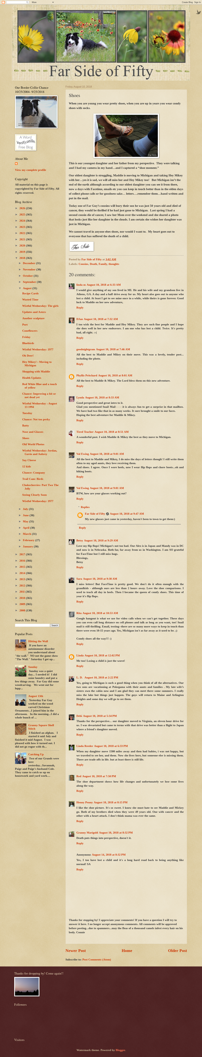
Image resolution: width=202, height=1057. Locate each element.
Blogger (120, 1050)
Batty (25, 425)
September (30, 281)
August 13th (35, 696)
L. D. (79, 677)
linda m (81, 284)
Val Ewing (82, 453)
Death (93, 264)
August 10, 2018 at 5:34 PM (100, 715)
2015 (22, 566)
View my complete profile (30, 169)
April (26, 527)
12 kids (26, 466)
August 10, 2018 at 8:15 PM (111, 802)
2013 (22, 579)
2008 (22, 610)
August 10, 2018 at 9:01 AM (107, 453)
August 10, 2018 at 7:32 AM (101, 319)
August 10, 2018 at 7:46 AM (113, 349)
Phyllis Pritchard (86, 375)
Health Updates (31, 377)
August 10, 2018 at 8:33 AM (102, 397)
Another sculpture (33, 318)
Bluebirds (28, 343)
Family (103, 264)
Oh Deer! (28, 355)
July (26, 509)
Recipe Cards (30, 293)
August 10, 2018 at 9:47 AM (127, 513)
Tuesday (27, 413)
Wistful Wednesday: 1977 (37, 349)
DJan (79, 319)
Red (78, 776)
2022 (22, 233)
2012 (22, 585)
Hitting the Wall (38, 641)
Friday (26, 337)
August (27, 288)
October (28, 275)
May (26, 521)
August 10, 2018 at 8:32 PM (116, 832)
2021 (22, 239)
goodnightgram (85, 349)
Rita (79, 613)
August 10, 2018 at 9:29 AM (101, 540)
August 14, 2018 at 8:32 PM (109, 854)
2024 (22, 220)
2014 (22, 573)
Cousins (83, 264)
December (29, 263)
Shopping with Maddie (36, 371)
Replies (85, 507)
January (28, 546)
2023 (22, 227)
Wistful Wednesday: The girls (40, 305)
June (26, 515)
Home (127, 950)
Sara (79, 578)
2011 (22, 591)
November (29, 269)
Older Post (177, 950)
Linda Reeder (84, 746)
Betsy (79, 540)
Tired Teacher (85, 431)
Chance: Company (33, 472)
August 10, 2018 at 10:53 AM (100, 613)
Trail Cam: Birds (32, 478)
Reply (79, 307)
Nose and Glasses (32, 431)
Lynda (80, 397)
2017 (22, 554)
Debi (79, 715)
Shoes (25, 438)
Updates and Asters (34, 312)
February (29, 540)
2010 (22, 598)
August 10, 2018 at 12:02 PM (102, 655)
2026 (22, 208)
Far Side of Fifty (95, 513)
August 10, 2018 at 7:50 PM (99, 776)
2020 (22, 245)
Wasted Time (30, 299)
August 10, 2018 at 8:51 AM (112, 431)
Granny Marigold (87, 832)
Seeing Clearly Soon (34, 494)
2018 (22, 258)
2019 (22, 251)
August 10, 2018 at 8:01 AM (115, 375)
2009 (22, 604)
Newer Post (75, 950)
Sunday (32, 666)
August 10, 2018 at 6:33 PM (111, 746)
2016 (22, 560)
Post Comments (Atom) (96, 959)
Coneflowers (29, 330)
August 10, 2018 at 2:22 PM (101, 677)
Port (25, 324)
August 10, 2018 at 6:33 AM (104, 284)
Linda (80, 655)
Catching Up (36, 754)
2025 (22, 214)
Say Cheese (29, 460)
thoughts (114, 264)
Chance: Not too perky (36, 419)
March (27, 533)
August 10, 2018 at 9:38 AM (100, 578)
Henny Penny (84, 802)
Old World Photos (33, 444)
